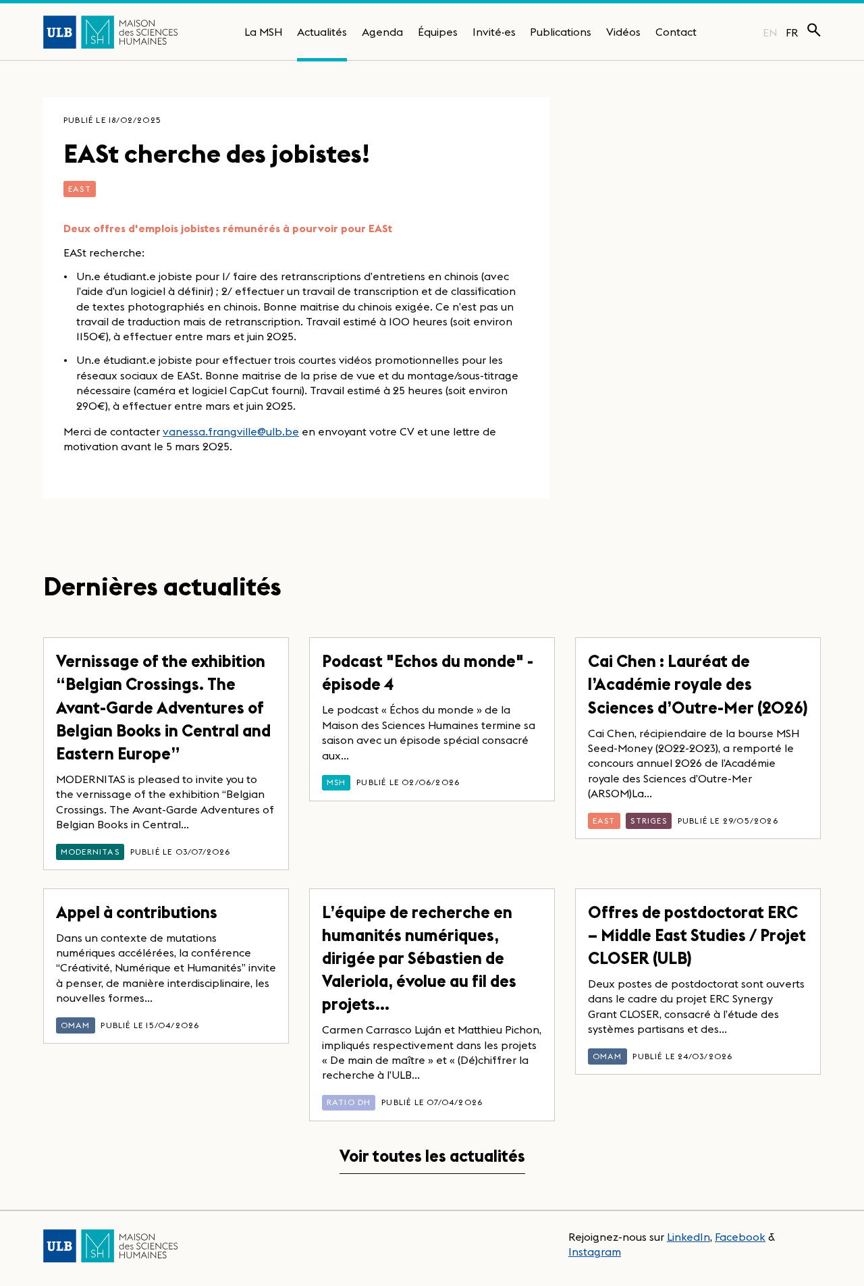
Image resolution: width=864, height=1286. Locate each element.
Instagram (594, 1251)
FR (792, 32)
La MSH (263, 31)
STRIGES (648, 820)
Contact (676, 31)
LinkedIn (688, 1236)
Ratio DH (349, 1102)
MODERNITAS (90, 852)
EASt (79, 189)
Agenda (382, 31)
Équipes (438, 31)
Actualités (322, 31)
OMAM (75, 1025)
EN (770, 32)
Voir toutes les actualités (432, 1156)
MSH (336, 782)
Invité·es (494, 31)
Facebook (740, 1236)
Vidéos (623, 31)
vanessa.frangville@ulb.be (231, 431)
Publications (560, 31)
